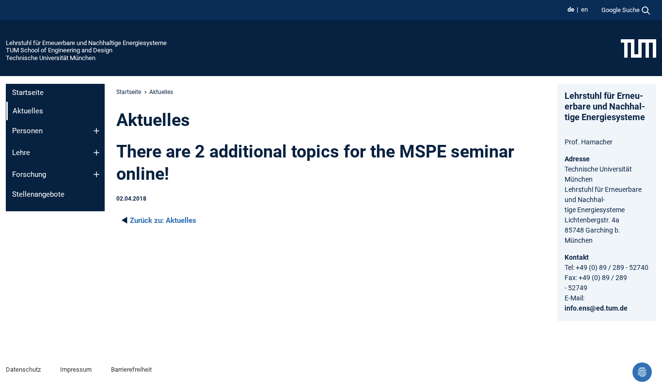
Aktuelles (163, 220)
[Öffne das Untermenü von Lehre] (96, 152)
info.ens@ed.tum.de (596, 308)
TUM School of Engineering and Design (59, 50)
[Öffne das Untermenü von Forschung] (96, 174)
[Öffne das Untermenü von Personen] (96, 131)
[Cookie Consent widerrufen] (642, 372)
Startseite (28, 92)
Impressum (76, 369)
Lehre (21, 152)
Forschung (29, 174)
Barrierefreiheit (131, 369)
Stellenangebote (38, 194)
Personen (27, 130)
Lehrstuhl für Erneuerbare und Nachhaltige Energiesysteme (86, 43)
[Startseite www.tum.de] (638, 48)
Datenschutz (23, 369)
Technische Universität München (50, 58)
